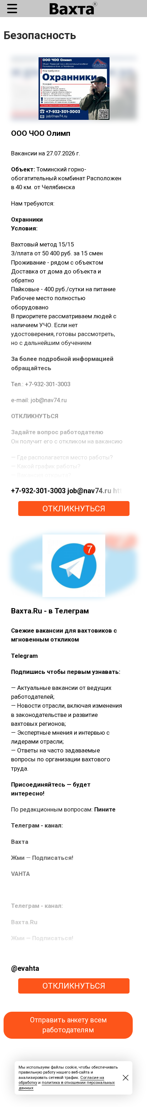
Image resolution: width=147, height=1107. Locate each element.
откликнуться (73, 508)
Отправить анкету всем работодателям (68, 1025)
